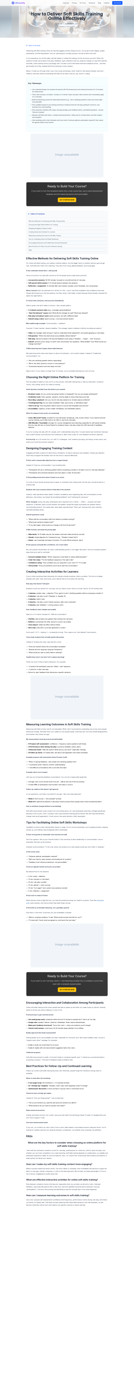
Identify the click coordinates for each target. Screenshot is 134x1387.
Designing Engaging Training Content (40, 228)
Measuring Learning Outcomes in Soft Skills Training (45, 235)
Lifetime (106, 3)
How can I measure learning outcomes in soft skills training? (57, 1195)
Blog (99, 3)
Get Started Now (67, 200)
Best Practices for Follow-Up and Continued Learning (45, 246)
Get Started (117, 3)
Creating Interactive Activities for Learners (42, 232)
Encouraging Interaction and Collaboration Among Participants (48, 243)
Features (66, 3)
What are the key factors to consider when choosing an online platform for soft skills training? (67, 1144)
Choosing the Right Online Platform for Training (43, 225)
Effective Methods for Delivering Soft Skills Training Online (47, 221)
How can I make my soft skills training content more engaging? (59, 1164)
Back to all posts (34, 45)
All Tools (83, 3)
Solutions (92, 3)
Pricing (74, 3)
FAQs (30, 250)
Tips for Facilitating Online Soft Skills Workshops (44, 239)
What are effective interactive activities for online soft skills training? (62, 1179)
